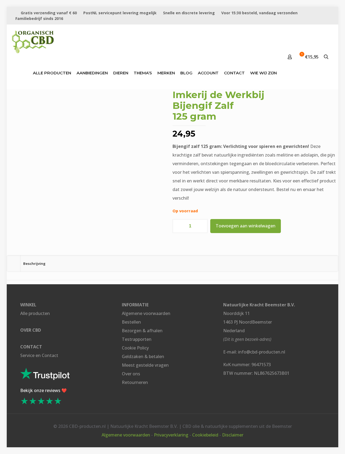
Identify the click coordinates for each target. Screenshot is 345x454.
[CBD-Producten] (33, 41)
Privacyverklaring (171, 435)
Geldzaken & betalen (143, 356)
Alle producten (35, 313)
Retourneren (135, 382)
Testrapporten (136, 339)
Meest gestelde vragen (145, 365)
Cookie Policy (135, 348)
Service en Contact (39, 355)
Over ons (131, 374)
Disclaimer (232, 435)
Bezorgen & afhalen (142, 331)
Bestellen (131, 322)
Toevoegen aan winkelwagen (245, 226)
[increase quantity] (201, 226)
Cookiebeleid (205, 435)
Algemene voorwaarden (146, 313)
